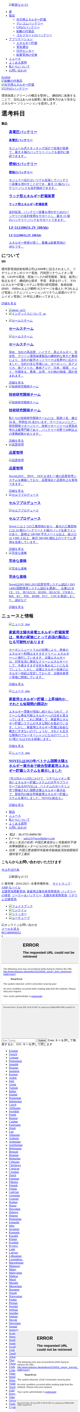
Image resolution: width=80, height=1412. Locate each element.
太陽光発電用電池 (55, 895)
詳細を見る (8, 303)
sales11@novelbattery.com (39, 838)
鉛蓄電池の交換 (26, 54)
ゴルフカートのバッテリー (34, 35)
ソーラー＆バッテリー (27, 895)
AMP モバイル (10, 887)
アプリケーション (21, 39)
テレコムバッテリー (29, 23)
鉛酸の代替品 (25, 31)
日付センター (25, 50)
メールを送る (10, 928)
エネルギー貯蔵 (26, 43)
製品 (12, 15)
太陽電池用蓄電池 (13, 891)
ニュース (15, 58)
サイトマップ (61, 883)
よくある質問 (18, 62)
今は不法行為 (10, 869)
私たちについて (19, 66)
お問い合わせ (18, 70)
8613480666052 (11, 932)
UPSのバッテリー (28, 27)
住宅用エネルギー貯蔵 (31, 19)
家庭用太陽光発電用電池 (43, 891)
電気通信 (22, 47)
